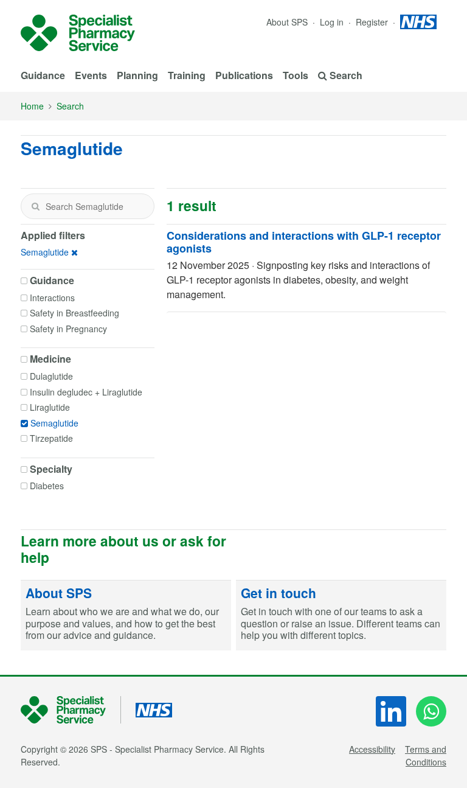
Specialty (51, 469)
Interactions (52, 297)
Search (70, 106)
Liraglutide (50, 407)
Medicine (50, 359)
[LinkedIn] (391, 711)
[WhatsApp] (431, 711)
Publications (244, 75)
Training (187, 75)
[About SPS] (126, 615)
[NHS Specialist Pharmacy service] (78, 33)
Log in (333, 22)
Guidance (43, 75)
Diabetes (47, 485)
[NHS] (71, 709)
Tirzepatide (51, 438)
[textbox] (87, 206)
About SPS (287, 22)
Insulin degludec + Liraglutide (86, 392)
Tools (295, 75)
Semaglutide (45, 252)
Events (91, 75)
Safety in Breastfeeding (74, 313)
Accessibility (372, 749)
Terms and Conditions (425, 755)
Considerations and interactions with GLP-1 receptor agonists (304, 242)
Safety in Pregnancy (68, 329)
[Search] (35, 206)
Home (32, 106)
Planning (137, 75)
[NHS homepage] (418, 22)
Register (373, 22)
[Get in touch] (341, 615)
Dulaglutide (51, 376)
